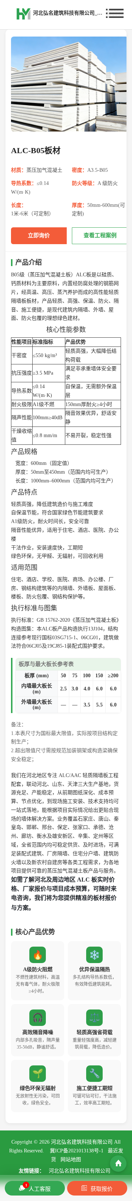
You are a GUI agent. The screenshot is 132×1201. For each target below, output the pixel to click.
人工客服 (38, 1187)
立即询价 (39, 235)
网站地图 (70, 1159)
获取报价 (102, 1189)
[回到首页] (118, 1163)
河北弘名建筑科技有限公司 (79, 1171)
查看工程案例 (100, 235)
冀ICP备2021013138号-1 (76, 1150)
